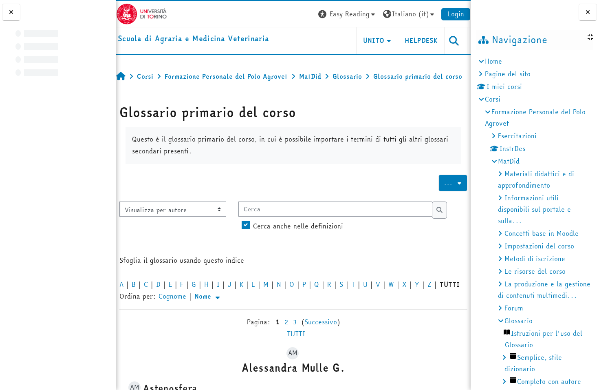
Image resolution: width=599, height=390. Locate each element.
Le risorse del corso (535, 271)
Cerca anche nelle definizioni (298, 226)
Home (493, 61)
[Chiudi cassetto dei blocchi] (588, 12)
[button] (347, 14)
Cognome (172, 296)
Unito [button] (374, 40)
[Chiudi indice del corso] (11, 12)
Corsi (492, 99)
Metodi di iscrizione (534, 259)
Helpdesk (421, 40)
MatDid (509, 161)
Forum (513, 308)
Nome (204, 296)
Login (455, 14)
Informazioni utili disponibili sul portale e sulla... (534, 209)
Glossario (518, 321)
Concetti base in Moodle (541, 233)
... (455, 183)
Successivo (320, 322)
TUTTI (296, 334)
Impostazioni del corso (539, 246)
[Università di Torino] (141, 13)
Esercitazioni (517, 136)
